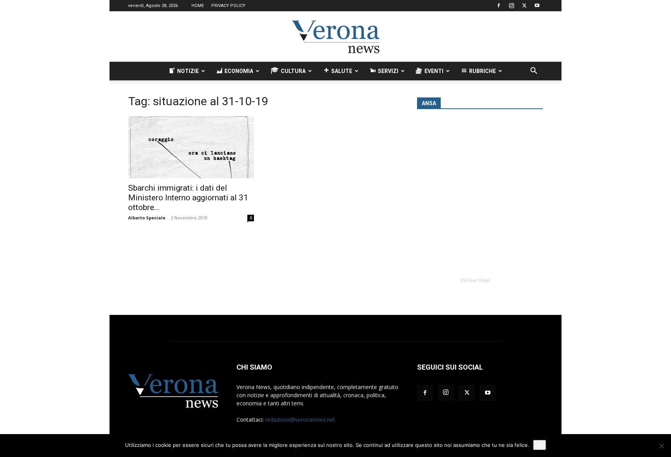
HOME (197, 5)
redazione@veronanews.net (300, 419)
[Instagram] (511, 5)
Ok (539, 445)
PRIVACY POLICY (228, 5)
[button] (533, 71)
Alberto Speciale (146, 218)
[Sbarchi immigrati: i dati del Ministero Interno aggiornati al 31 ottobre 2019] (191, 147)
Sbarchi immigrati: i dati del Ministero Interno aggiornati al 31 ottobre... (188, 197)
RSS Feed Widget (475, 280)
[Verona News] (335, 37)
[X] (524, 5)
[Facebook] (498, 5)
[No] (661, 446)
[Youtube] (537, 5)
